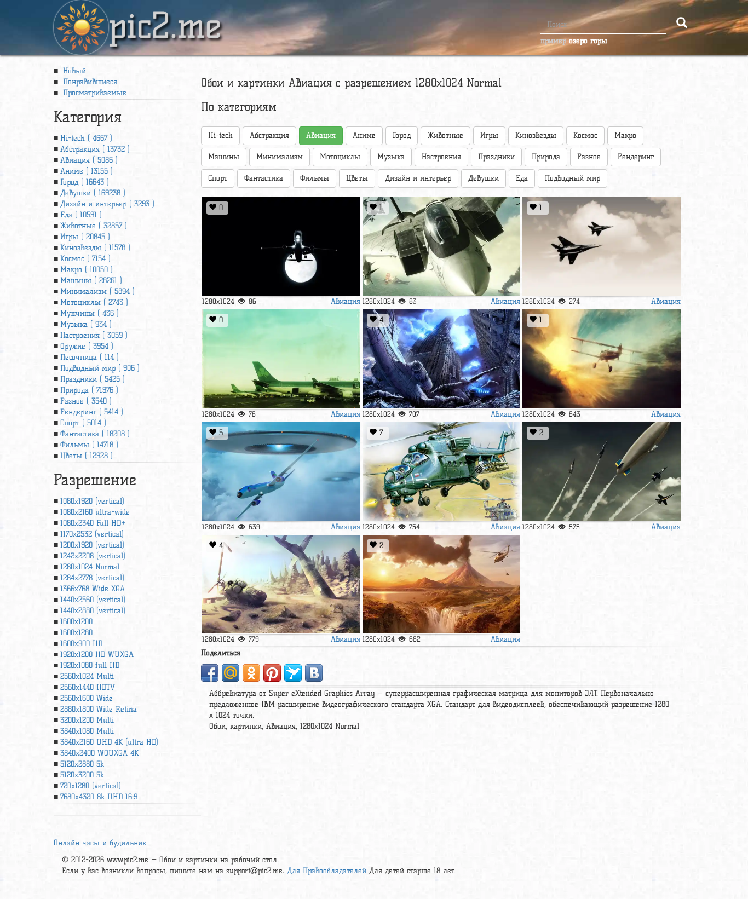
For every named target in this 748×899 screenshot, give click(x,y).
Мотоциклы (340, 157)
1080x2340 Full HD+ (92, 523)
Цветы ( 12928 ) (86, 455)
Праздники (496, 157)
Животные (445, 135)
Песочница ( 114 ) (89, 357)
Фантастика (263, 178)
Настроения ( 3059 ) (94, 335)
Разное (589, 157)
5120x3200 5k (82, 775)
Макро (625, 135)
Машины (223, 157)
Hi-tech (220, 135)
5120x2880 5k (82, 764)
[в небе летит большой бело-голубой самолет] (281, 471)
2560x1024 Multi (87, 676)
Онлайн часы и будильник (100, 843)
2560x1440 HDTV (87, 687)
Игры (489, 135)
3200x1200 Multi (87, 720)
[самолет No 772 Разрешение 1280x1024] (601, 358)
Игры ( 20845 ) (85, 236)
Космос (585, 135)
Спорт (217, 178)
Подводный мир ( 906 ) (100, 368)
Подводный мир (572, 178)
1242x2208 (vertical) (92, 556)
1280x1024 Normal (89, 567)
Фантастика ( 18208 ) (95, 434)
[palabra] (281, 358)
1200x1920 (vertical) (92, 545)
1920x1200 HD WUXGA (97, 654)
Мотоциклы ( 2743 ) (94, 302)
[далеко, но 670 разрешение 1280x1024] (281, 584)
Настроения (441, 157)
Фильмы (314, 178)
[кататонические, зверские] (441, 358)
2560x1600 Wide (86, 698)
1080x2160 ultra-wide (95, 512)
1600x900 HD (81, 643)
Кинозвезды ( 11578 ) (95, 247)
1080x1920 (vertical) (92, 501)
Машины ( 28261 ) (91, 280)
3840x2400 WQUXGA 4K (99, 753)
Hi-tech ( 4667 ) (86, 138)
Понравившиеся (88, 82)
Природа (546, 157)
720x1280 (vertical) (90, 786)
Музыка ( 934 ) (86, 324)
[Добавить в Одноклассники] (251, 673)
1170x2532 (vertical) (92, 534)
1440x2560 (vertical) (92, 599)
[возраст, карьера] (601, 246)
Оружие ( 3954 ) (86, 346)
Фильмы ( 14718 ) (89, 444)
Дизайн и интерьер (418, 178)
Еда (522, 178)
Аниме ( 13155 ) (86, 171)
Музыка (391, 157)
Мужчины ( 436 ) (89, 313)
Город (402, 135)
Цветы (357, 178)
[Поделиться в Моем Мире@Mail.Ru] (230, 673)
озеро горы (588, 40)
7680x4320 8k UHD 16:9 (98, 797)
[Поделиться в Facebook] (209, 673)
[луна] (281, 246)
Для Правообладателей (326, 870)
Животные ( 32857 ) (93, 225)
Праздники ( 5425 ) (92, 379)
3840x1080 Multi (87, 731)
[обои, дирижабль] (601, 471)
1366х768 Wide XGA (92, 588)
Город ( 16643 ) (84, 182)
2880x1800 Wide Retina (98, 709)
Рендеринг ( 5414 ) (91, 412)
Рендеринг (636, 157)
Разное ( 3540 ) (86, 401)
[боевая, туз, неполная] (441, 246)
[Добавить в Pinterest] (272, 673)
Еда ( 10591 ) (81, 215)
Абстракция (269, 135)
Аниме (364, 135)
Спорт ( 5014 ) (83, 423)
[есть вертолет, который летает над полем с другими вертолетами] (441, 471)
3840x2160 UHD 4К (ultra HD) (109, 742)
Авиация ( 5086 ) (89, 160)
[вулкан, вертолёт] (441, 584)
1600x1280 (76, 632)
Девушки (483, 178)
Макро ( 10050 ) (86, 269)
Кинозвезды (535, 135)
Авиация (345, 301)
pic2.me (164, 15)
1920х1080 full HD (89, 665)
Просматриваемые (93, 92)
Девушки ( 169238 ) (92, 193)
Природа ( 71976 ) (89, 390)
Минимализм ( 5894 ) (97, 291)
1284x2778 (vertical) (92, 578)
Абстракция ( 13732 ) (95, 149)
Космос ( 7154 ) (85, 258)
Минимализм (279, 157)
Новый (73, 71)
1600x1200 (76, 621)
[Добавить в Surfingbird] (293, 673)
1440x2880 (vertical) (92, 610)
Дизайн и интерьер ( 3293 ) (107, 204)
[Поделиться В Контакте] (314, 673)
